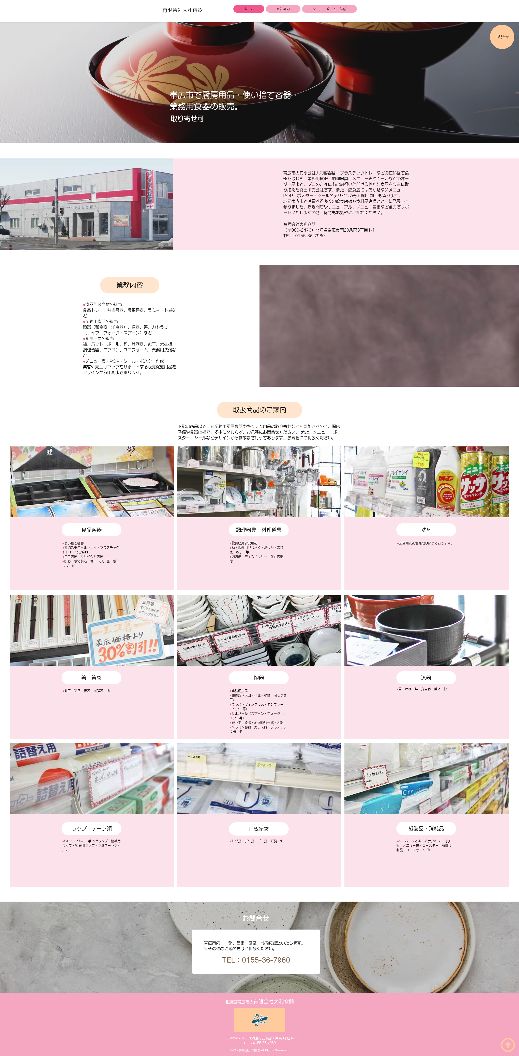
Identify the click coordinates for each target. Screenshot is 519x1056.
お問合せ (502, 37)
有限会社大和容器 (182, 10)
